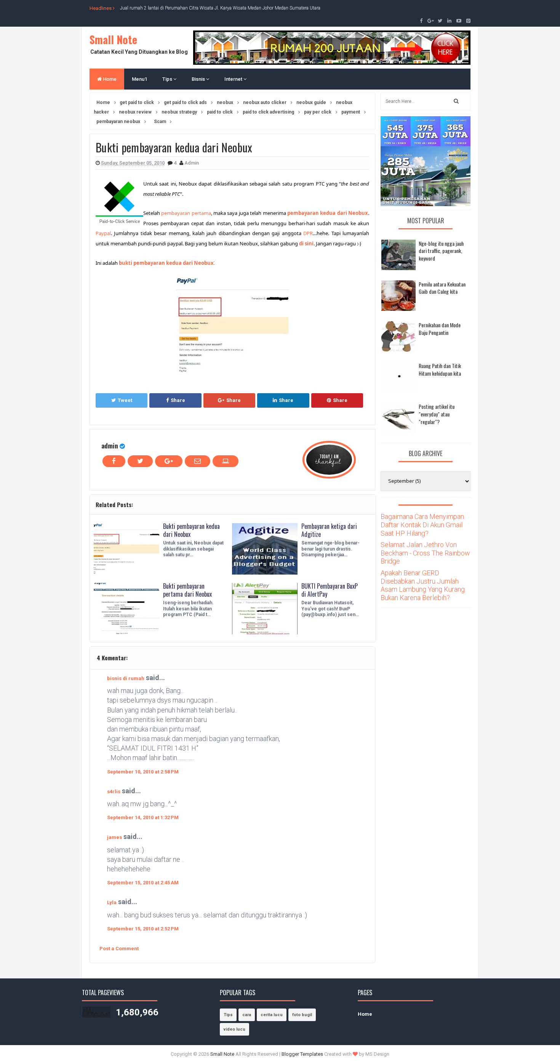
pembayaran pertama (186, 213)
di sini (306, 243)
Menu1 (139, 79)
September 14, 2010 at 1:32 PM (143, 817)
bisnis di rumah (125, 678)
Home (109, 79)
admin (109, 445)
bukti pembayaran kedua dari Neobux (166, 262)
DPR (308, 233)
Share (178, 400)
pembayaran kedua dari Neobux (327, 213)
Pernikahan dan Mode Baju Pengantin (440, 328)
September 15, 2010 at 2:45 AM (143, 882)
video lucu (234, 1029)
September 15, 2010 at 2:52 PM (143, 929)
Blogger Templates (302, 1054)
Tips (167, 79)
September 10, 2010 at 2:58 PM (143, 772)
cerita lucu (272, 1014)
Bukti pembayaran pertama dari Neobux (187, 590)
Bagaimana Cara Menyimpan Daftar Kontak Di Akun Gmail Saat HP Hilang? (422, 524)
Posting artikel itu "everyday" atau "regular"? (436, 413)
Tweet (125, 400)
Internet (233, 79)
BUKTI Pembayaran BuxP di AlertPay (329, 590)
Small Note (113, 39)
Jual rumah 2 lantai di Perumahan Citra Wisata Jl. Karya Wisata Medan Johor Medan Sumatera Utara (220, 8)
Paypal (103, 233)
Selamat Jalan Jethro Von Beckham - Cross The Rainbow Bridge (425, 553)
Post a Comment (119, 948)
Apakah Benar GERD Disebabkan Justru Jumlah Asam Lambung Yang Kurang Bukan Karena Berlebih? (423, 585)
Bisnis (199, 79)
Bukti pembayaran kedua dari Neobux (191, 530)
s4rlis (113, 791)
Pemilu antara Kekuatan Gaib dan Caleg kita (442, 288)
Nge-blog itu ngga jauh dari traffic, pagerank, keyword (441, 250)
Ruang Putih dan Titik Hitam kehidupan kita (440, 369)
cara (246, 1014)
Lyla (112, 902)
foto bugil (302, 1014)
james (114, 837)
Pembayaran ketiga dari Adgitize (329, 530)
